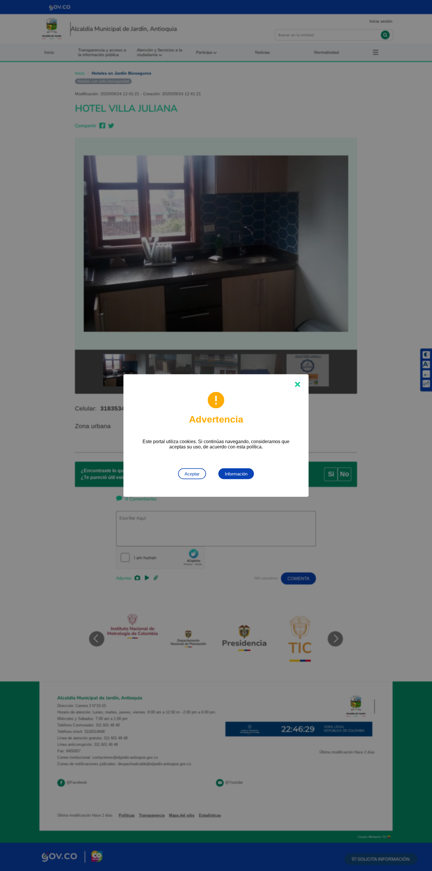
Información (236, 473)
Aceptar (192, 473)
